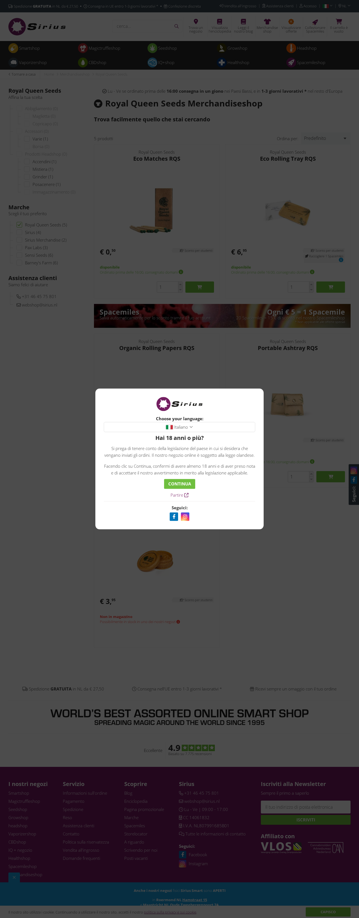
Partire (177, 495)
